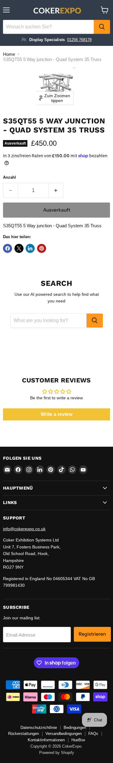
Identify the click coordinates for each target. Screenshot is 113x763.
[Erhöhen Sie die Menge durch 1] (56, 190)
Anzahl (9, 177)
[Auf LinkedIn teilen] (30, 248)
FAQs (93, 733)
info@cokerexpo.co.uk (24, 528)
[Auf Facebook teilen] (7, 248)
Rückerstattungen (23, 733)
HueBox (78, 740)
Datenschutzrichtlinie (38, 727)
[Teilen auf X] (19, 248)
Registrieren (92, 634)
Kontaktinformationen (46, 740)
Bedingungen (75, 727)
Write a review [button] (56, 414)
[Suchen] (102, 27)
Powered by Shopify (56, 752)
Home (9, 54)
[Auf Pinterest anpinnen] (41, 248)
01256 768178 (79, 39)
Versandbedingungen (64, 733)
